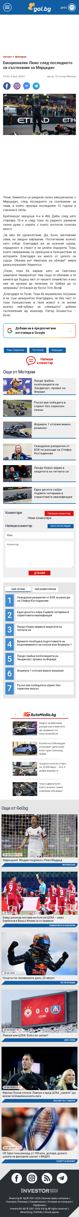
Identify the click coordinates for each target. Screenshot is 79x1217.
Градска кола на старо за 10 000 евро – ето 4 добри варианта (52, 767)
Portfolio (38, 1212)
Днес (67, 7)
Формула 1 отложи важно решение (40, 670)
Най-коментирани (45, 589)
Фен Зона (69, 1040)
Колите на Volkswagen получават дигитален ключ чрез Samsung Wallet (52, 748)
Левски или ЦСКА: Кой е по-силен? (25, 1035)
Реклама (23, 1201)
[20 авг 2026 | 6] (39, 1068)
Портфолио (39, 1205)
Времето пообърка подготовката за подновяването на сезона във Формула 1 (44, 643)
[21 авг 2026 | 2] (39, 1129)
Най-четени (18, 589)
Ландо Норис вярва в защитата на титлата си (51, 469)
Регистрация (64, 526)
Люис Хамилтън (15, 350)
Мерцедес (57, 350)
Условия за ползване (60, 1201)
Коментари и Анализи (62, 925)
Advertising (26, 1212)
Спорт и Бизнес (65, 1161)
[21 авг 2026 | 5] (39, 835)
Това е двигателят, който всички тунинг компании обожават (51, 787)
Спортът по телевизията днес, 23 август (29, 978)
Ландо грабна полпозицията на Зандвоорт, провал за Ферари (37, 657)
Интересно (68, 865)
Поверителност (37, 1201)
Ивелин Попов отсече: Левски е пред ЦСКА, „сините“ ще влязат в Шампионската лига (39, 1094)
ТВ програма (67, 982)
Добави (39, 573)
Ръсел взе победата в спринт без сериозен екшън (50, 406)
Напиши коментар (45, 361)
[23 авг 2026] (39, 953)
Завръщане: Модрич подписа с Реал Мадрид (32, 860)
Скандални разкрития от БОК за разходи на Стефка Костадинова (43, 599)
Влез (53, 526)
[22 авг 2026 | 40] (39, 1011)
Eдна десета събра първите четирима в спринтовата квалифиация (43, 614)
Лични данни (51, 1212)
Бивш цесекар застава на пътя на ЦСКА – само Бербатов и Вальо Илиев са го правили (33, 919)
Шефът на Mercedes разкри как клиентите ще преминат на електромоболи (52, 728)
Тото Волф (38, 350)
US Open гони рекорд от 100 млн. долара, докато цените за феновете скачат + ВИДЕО (35, 1155)
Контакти (11, 1201)
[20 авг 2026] (39, 893)
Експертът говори (64, 1101)
